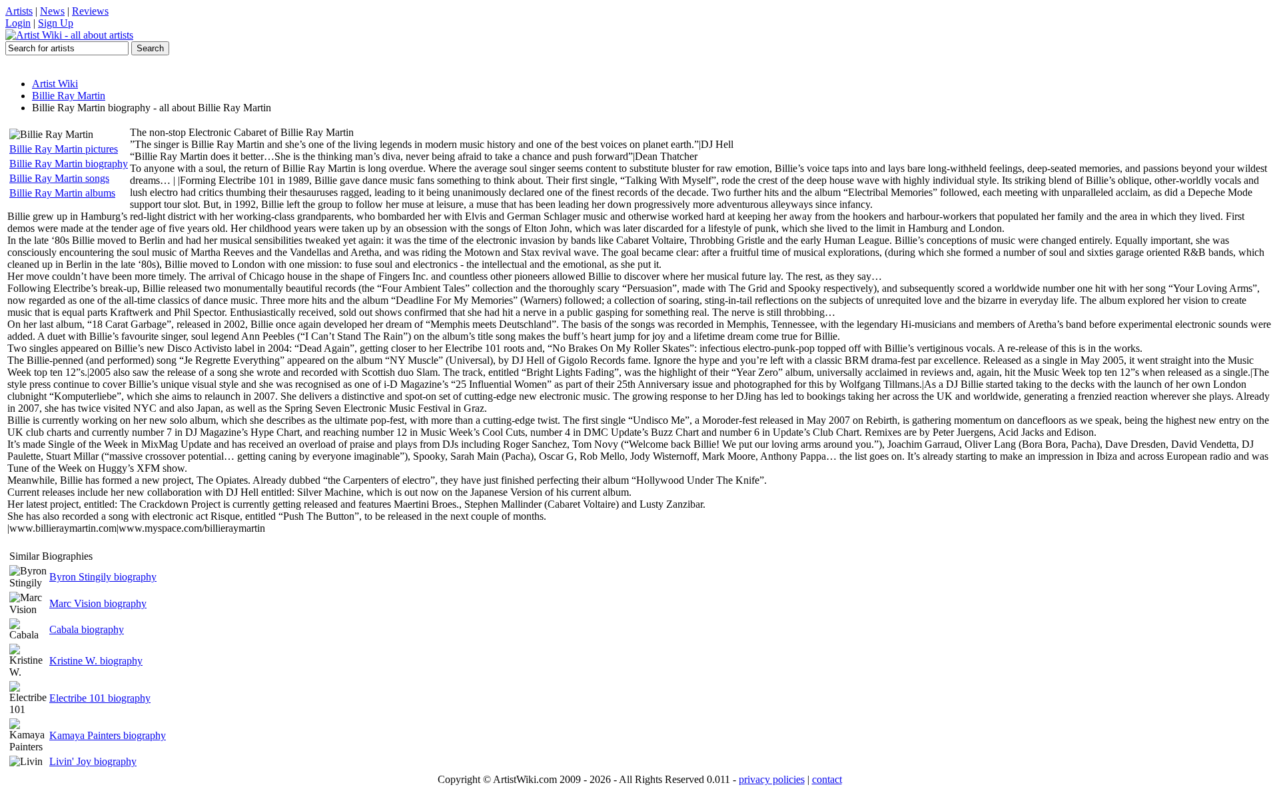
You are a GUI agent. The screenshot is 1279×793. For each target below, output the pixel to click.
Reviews (90, 11)
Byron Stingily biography (103, 576)
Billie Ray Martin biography (68, 163)
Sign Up (55, 23)
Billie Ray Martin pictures (63, 149)
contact (827, 779)
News (52, 11)
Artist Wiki (55, 83)
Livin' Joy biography (93, 761)
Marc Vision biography (98, 603)
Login (18, 23)
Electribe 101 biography (100, 698)
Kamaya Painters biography (107, 735)
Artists (19, 11)
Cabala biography (86, 629)
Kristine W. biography (96, 660)
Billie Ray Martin (68, 95)
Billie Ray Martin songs (59, 178)
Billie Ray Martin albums (62, 193)
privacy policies (772, 779)
